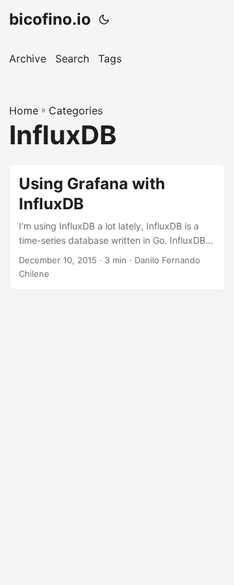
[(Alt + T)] (104, 19)
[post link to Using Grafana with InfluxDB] (117, 227)
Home (23, 110)
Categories (76, 110)
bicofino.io (50, 19)
